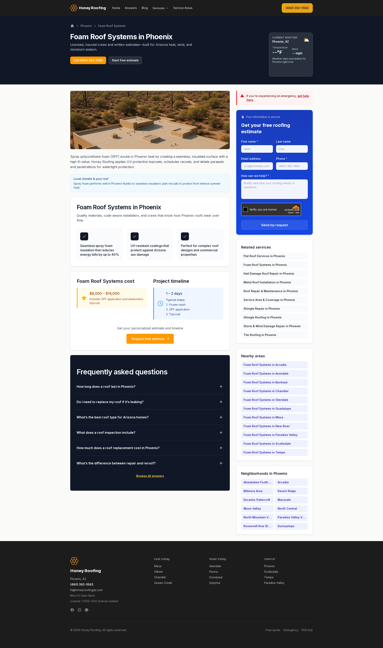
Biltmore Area (253, 491)
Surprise (214, 582)
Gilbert (158, 571)
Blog (145, 8)
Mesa (157, 566)
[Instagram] (79, 610)
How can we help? (255, 175)
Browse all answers (150, 476)
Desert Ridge (287, 491)
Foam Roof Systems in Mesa (263, 417)
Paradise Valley (274, 582)
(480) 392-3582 (297, 8)
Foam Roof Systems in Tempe (264, 452)
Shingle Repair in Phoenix (262, 308)
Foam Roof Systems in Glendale (266, 399)
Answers (131, 8)
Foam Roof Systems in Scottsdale (267, 443)
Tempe (268, 577)
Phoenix (86, 25)
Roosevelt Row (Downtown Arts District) (259, 526)
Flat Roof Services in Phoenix (264, 256)
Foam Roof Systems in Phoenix (265, 264)
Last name (283, 141)
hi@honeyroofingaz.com (86, 590)
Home (116, 8)
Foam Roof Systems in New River (267, 426)
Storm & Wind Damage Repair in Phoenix (272, 326)
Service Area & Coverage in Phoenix (269, 299)
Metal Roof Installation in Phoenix (267, 282)
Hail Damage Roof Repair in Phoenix (269, 273)
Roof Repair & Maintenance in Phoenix (271, 291)
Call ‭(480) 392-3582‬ (88, 60)
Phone (281, 158)
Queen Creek (163, 582)
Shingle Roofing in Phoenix (263, 317)
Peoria (213, 571)
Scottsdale (271, 571)
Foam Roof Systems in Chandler (266, 391)
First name (249, 141)
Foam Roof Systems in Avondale (266, 373)
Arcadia (283, 482)
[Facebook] (72, 610)
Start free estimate (125, 60)
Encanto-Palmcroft (257, 499)
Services (159, 8)
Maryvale (284, 499)
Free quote (273, 630)
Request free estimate (148, 339)
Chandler (160, 577)
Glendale (215, 566)
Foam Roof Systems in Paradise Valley (270, 435)
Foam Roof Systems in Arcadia (265, 364)
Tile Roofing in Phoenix (260, 335)
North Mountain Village (259, 517)
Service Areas (182, 8)
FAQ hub (307, 630)
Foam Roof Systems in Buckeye (266, 382)
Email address (251, 158)
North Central (287, 508)
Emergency (290, 630)
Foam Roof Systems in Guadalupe (267, 408)
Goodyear (216, 577)
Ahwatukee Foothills (258, 482)
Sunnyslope (286, 526)
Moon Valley (252, 508)
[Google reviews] (87, 610)
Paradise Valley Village (293, 517)
